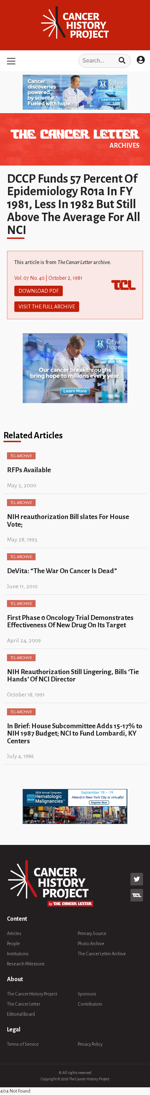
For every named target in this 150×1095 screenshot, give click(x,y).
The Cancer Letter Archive (102, 953)
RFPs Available (29, 470)
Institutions (18, 953)
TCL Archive (21, 456)
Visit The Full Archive (46, 306)
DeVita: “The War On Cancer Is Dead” (62, 571)
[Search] (122, 61)
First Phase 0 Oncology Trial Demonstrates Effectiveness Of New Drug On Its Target (70, 621)
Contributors (90, 1004)
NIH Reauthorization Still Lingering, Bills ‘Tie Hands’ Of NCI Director (73, 675)
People (13, 943)
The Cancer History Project (32, 994)
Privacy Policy (90, 1044)
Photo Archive (91, 943)
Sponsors (87, 994)
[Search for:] (75, 61)
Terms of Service (23, 1044)
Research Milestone (26, 964)
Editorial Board (21, 1014)
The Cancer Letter (23, 1004)
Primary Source (92, 933)
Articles (14, 933)
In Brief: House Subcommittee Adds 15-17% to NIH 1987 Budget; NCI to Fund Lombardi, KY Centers (74, 733)
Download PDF (38, 291)
